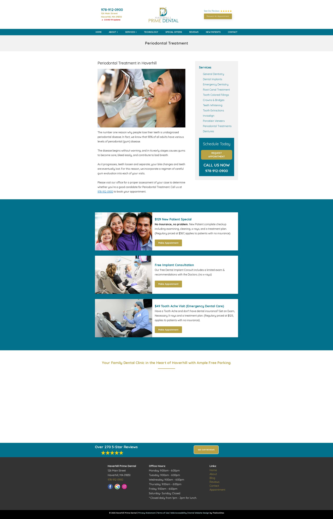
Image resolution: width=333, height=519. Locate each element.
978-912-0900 (112, 9)
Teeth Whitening (212, 105)
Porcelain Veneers (214, 120)
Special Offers (173, 32)
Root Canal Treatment (216, 89)
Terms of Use (163, 513)
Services (130, 32)
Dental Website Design (198, 513)
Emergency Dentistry (216, 84)
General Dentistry (213, 74)
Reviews (193, 32)
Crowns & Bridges (213, 100)
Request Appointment (216, 155)
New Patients (213, 32)
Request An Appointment (218, 16)
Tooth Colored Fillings (216, 94)
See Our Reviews (206, 449)
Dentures (208, 131)
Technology (151, 32)
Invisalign (208, 115)
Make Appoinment (168, 242)
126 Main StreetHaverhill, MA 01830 (111, 15)
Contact (232, 32)
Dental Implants (212, 79)
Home (99, 32)
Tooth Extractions (213, 110)
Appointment (217, 489)
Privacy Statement (147, 513)
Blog (212, 478)
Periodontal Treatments (217, 126)
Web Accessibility (179, 513)
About (112, 32)
